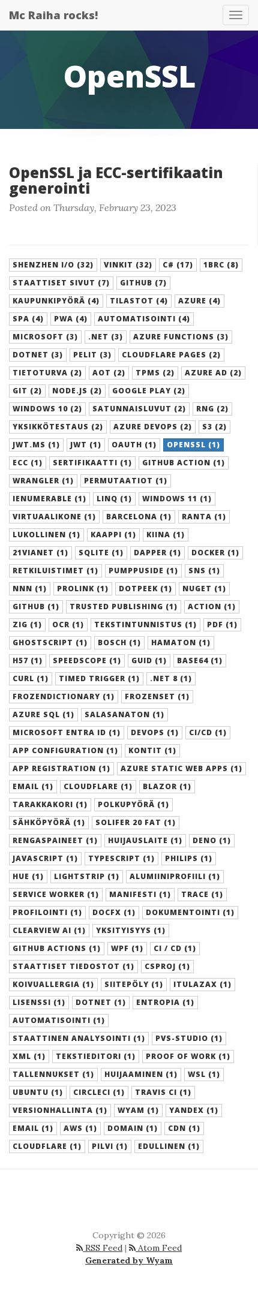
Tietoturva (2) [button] (47, 373)
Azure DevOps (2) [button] (152, 427)
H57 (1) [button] (28, 660)
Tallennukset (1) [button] (53, 1074)
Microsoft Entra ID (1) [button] (67, 732)
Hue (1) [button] (28, 876)
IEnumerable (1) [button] (49, 498)
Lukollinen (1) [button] (46, 534)
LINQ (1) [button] (114, 498)
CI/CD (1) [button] (208, 732)
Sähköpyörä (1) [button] (49, 822)
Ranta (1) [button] (204, 516)
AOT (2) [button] (108, 373)
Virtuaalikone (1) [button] (54, 516)
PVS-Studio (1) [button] (189, 1038)
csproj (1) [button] (167, 966)
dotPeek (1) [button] (145, 588)
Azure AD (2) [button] (213, 373)
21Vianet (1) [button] (40, 552)
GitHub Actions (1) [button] (57, 948)
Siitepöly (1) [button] (133, 984)
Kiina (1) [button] (165, 534)
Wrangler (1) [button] (43, 481)
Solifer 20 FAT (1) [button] (135, 822)
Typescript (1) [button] (121, 858)
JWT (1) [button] (85, 445)
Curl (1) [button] (31, 678)
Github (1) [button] (36, 606)
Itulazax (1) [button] (202, 984)
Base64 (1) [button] (200, 660)
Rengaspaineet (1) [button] (55, 840)
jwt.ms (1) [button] (36, 445)
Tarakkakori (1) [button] (50, 804)
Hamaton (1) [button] (181, 642)
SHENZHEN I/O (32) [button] (53, 265)
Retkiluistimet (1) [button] (55, 570)
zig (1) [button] (27, 624)
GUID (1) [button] (149, 660)
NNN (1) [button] (30, 588)
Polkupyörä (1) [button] (133, 804)
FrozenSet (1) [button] (157, 696)
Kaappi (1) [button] (113, 534)
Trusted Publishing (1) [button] (124, 606)
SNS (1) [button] (204, 570)
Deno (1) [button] (212, 840)
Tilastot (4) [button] (139, 301)
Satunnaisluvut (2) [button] (139, 409)
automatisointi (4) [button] (144, 319)
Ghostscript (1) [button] (50, 642)
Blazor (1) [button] (167, 786)
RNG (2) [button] (212, 409)
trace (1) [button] (202, 894)
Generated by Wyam (129, 1260)
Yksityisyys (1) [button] (131, 930)
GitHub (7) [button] (143, 283)
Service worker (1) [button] (56, 894)
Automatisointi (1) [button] (59, 1020)
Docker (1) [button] (215, 552)
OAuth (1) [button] (134, 445)
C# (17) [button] (178, 265)
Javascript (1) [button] (45, 858)
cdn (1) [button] (184, 1128)
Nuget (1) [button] (204, 588)
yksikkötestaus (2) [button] (58, 427)
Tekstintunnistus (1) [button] (145, 624)
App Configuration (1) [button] (65, 750)
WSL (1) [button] (204, 1074)
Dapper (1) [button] (157, 552)
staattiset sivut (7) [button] (61, 283)
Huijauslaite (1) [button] (145, 840)
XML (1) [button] (29, 1056)
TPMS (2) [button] (155, 373)
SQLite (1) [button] (101, 552)
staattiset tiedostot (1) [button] (73, 966)
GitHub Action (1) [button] (183, 463)
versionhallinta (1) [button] (60, 1110)
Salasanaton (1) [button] (124, 714)
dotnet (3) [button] (38, 355)
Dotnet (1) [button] (101, 1002)
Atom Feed (159, 1247)
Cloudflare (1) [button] (98, 786)
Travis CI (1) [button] (163, 1092)
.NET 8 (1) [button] (171, 678)
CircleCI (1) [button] (99, 1092)
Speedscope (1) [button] (87, 660)
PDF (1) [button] (222, 624)
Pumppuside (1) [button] (143, 570)
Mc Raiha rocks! (53, 15)
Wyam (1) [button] (138, 1110)
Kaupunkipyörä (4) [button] (56, 301)
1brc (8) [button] (221, 265)
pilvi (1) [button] (110, 1146)
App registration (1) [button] (61, 768)
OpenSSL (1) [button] (193, 445)
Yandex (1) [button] (193, 1110)
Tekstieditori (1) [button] (96, 1056)
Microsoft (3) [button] (45, 337)
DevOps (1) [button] (155, 732)
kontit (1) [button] (152, 750)
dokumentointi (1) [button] (190, 912)
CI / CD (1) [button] (175, 948)
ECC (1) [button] (28, 463)
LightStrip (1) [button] (86, 876)
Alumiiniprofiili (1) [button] (175, 876)
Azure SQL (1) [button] (43, 714)
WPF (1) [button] (127, 948)
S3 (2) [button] (214, 427)
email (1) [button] (33, 1128)
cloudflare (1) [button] (47, 1146)
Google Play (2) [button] (148, 391)
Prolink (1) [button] (83, 588)
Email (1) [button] (33, 786)
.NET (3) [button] (105, 337)
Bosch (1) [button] (119, 642)
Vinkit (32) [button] (128, 265)
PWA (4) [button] (71, 319)
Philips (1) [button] (188, 858)
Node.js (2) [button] (77, 391)
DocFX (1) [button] (114, 912)
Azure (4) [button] (199, 301)
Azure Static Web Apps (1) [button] (181, 768)
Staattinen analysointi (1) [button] (79, 1038)
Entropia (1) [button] (165, 1002)
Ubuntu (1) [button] (38, 1092)
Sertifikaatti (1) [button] (92, 463)
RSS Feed (102, 1247)
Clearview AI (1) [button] (49, 930)
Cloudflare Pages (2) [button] (171, 355)
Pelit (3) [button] (92, 355)
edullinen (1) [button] (169, 1146)
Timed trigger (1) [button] (99, 678)
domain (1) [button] (132, 1128)
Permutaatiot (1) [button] (125, 481)
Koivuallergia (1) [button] (53, 984)
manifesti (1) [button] (140, 894)
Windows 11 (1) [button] (177, 498)
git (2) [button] (27, 391)
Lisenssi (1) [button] (39, 1002)
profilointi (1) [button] (47, 912)
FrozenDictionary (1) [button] (64, 696)
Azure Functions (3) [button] (181, 337)
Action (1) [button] (212, 606)
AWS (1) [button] (80, 1128)
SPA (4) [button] (28, 319)
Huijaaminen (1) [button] (141, 1074)
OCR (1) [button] (68, 624)
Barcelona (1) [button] (139, 516)
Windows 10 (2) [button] (47, 409)
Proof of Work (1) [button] (188, 1056)
